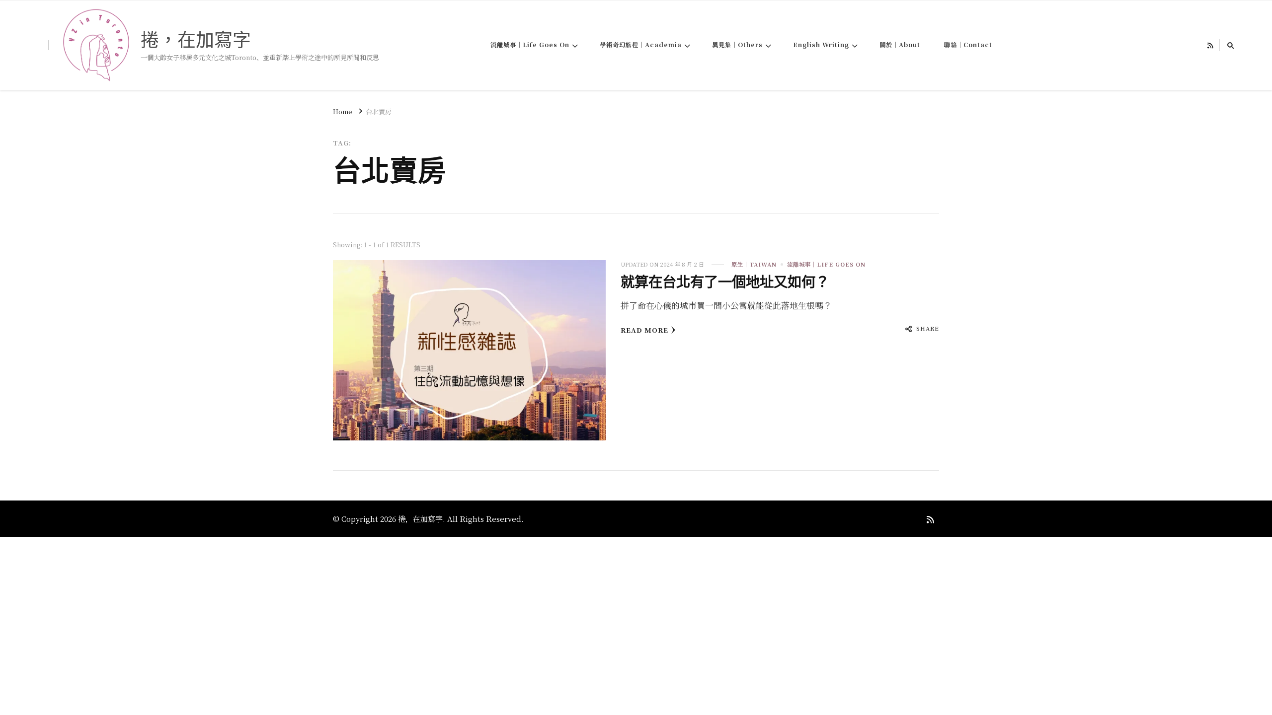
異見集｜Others (737, 44)
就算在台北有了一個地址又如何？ (725, 282)
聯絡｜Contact (968, 44)
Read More (644, 330)
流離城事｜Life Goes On (529, 44)
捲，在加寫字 (196, 39)
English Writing (821, 44)
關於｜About (899, 44)
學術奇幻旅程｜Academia (641, 44)
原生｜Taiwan (754, 264)
